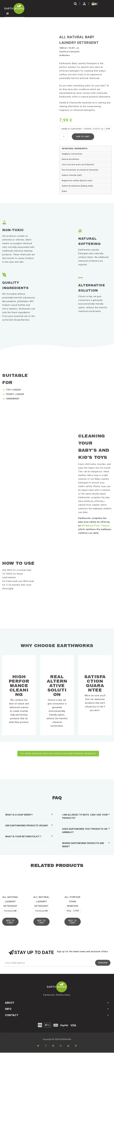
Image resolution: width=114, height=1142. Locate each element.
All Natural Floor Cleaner (96, 525)
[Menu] (7, 13)
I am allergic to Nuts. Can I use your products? (85, 816)
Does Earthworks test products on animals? (84, 831)
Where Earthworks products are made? (83, 845)
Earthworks (65, 1039)
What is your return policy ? (23, 836)
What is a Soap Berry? (19, 814)
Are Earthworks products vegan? (26, 825)
